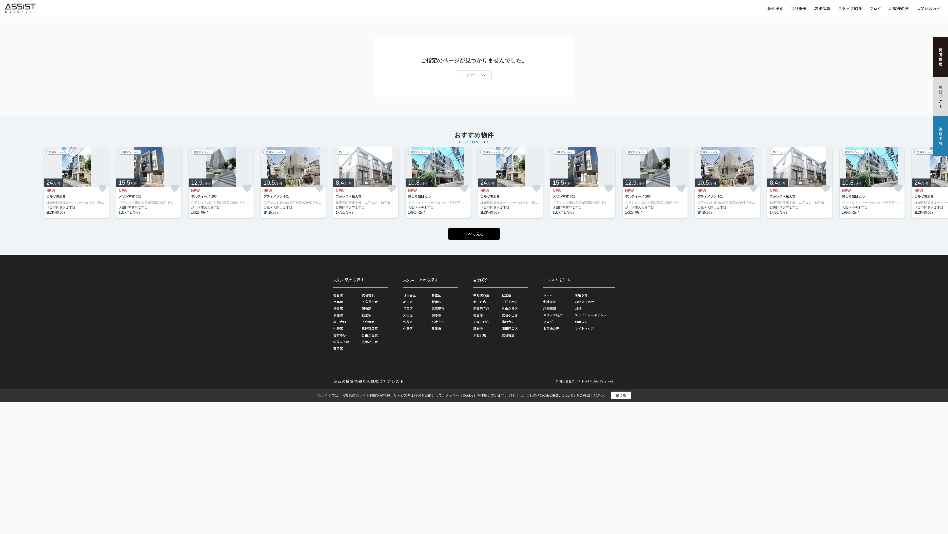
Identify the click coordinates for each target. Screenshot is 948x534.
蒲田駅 (338, 348)
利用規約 (581, 321)
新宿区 (436, 301)
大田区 (408, 315)
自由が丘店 (510, 308)
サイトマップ (584, 328)
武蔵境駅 (368, 295)
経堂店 (506, 295)
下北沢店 (479, 335)
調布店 (478, 328)
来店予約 (581, 295)
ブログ (875, 8)
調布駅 (366, 308)
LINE (578, 308)
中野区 (408, 328)
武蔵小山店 (510, 315)
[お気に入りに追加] (102, 188)
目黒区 (408, 308)
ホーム (548, 295)
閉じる (621, 395)
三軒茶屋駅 (370, 328)
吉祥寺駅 (339, 335)
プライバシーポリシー (591, 315)
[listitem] (366, 182)
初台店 (478, 315)
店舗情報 (822, 8)
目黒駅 (338, 301)
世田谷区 (409, 295)
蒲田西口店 (510, 328)
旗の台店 (508, 321)
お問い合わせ (928, 8)
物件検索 (775, 8)
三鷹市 (436, 328)
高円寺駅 (339, 321)
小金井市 (438, 321)
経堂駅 (366, 315)
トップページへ (474, 75)
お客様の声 (899, 8)
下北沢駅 (368, 321)
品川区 (408, 301)
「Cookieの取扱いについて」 (556, 395)
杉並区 (436, 295)
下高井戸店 (481, 321)
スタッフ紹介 (850, 8)
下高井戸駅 (370, 301)
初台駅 (338, 295)
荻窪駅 (338, 315)
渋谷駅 (338, 308)
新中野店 (479, 301)
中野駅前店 (481, 295)
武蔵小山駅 (370, 341)
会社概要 (799, 8)
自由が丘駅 (370, 335)
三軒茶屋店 (510, 301)
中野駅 (338, 328)
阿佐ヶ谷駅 (341, 341)
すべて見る (474, 234)
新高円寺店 (481, 308)
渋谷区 (408, 321)
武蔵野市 (438, 308)
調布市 (436, 315)
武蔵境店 (508, 335)
